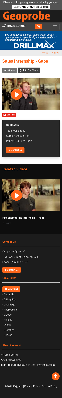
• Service (7, 334)
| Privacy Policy (31, 386)
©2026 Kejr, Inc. (14, 386)
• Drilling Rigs (9, 299)
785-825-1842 (16, 26)
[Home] (29, 22)
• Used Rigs (8, 304)
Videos (55, 52)
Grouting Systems (11, 359)
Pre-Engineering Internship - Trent (23, 217)
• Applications (9, 309)
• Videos (7, 314)
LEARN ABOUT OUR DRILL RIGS (31, 7)
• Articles (7, 319)
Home (45, 52)
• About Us (8, 294)
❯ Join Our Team (29, 70)
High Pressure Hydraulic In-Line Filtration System (28, 364)
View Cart (12, 289)
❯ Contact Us (15, 150)
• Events (6, 324)
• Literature (8, 329)
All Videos (9, 70)
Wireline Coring (9, 354)
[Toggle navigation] (55, 27)
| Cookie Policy (49, 386)
